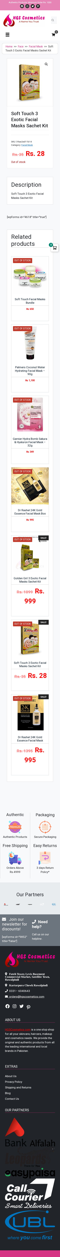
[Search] (52, 20)
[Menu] (7, 34)
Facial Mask (36, 46)
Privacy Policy (13, 1081)
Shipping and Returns (18, 1087)
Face (21, 46)
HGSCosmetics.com (17, 1029)
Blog (8, 1093)
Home (9, 46)
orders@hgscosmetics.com (26, 996)
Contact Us (12, 1098)
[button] (46, 64)
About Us (10, 1076)
